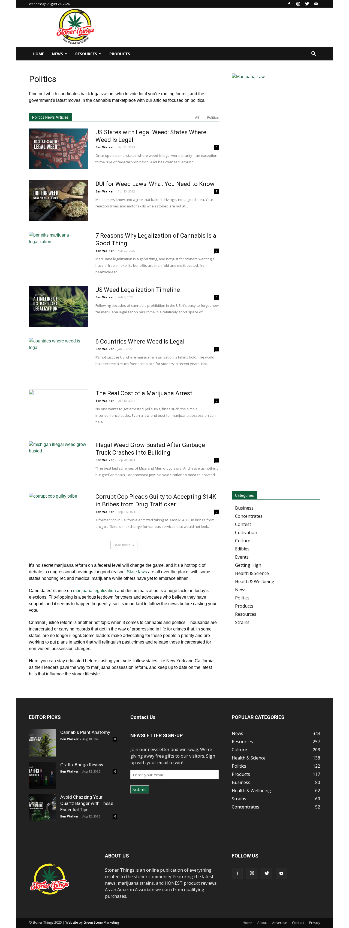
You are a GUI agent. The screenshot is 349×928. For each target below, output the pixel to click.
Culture (242, 541)
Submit (140, 789)
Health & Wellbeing (254, 581)
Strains (242, 622)
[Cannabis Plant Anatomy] (42, 743)
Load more (122, 545)
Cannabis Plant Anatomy (85, 732)
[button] (313, 54)
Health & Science (252, 573)
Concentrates (249, 516)
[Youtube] (316, 4)
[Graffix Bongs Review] (42, 775)
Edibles (242, 549)
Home (38, 53)
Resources (86, 53)
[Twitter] (307, 4)
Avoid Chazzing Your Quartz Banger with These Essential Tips (86, 803)
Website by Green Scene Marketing (92, 922)
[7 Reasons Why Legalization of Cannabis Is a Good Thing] (58, 252)
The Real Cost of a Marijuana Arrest (143, 393)
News (57, 53)
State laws (137, 571)
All (197, 117)
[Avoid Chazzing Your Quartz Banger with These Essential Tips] (42, 807)
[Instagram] (298, 4)
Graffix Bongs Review (81, 764)
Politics (213, 117)
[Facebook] (289, 4)
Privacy (314, 922)
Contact (298, 922)
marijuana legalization (94, 590)
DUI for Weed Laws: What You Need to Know (155, 183)
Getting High (248, 565)
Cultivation (246, 532)
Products (119, 53)
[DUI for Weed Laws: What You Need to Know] (58, 200)
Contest (243, 524)
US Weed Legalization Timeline (137, 289)
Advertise (279, 922)
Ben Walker (104, 147)
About (262, 922)
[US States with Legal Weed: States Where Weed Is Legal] (58, 148)
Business (244, 508)
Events (242, 557)
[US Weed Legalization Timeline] (58, 306)
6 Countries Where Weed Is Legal (140, 341)
